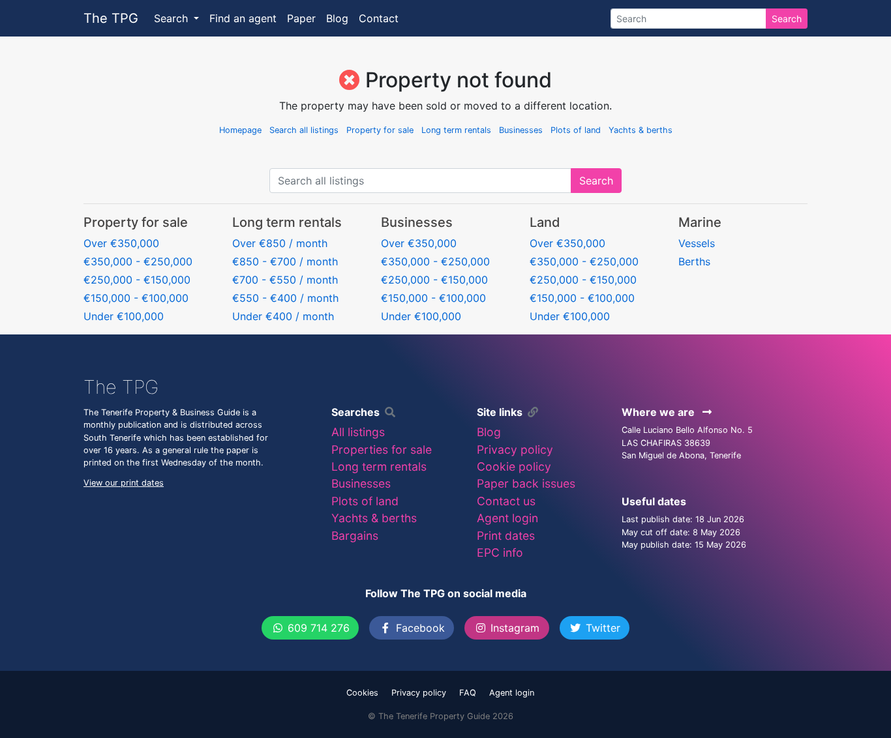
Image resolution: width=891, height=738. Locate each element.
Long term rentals (456, 130)
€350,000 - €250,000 (137, 261)
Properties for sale (381, 449)
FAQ (467, 693)
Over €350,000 (121, 243)
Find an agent (243, 18)
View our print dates (123, 483)
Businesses (521, 130)
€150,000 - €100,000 (136, 297)
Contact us (506, 501)
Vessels (696, 243)
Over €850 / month (279, 243)
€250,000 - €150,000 (136, 279)
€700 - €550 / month (285, 279)
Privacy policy (515, 449)
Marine (699, 222)
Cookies (362, 693)
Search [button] (172, 18)
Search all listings (304, 130)
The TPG (110, 18)
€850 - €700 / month (285, 261)
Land (545, 222)
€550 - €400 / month (285, 297)
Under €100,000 (123, 316)
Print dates (506, 535)
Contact (379, 18)
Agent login (507, 518)
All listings (358, 432)
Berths (694, 261)
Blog (337, 18)
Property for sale (380, 130)
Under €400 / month (283, 316)
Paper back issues (526, 483)
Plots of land (576, 130)
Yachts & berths (640, 130)
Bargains (354, 535)
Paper (301, 18)
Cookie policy (514, 466)
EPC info (500, 552)
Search (787, 18)
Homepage (240, 130)
